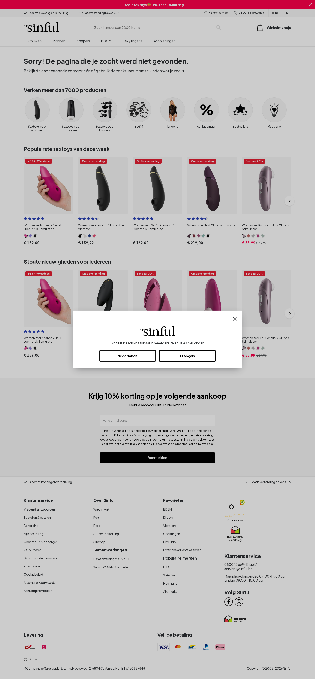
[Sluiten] (235, 318)
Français (187, 356)
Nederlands (128, 356)
